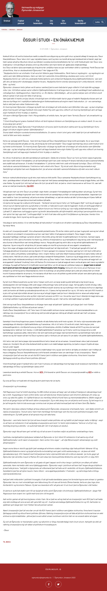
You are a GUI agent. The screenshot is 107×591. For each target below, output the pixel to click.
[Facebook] (49, 584)
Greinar (12, 29)
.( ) (30, 186)
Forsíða (4, 29)
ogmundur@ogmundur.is (41, 577)
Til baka (7, 542)
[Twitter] (58, 584)
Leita (97, 22)
